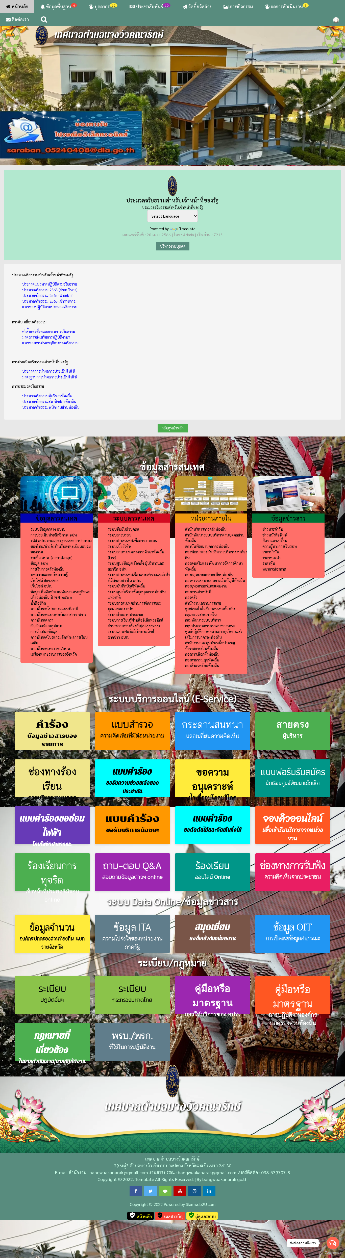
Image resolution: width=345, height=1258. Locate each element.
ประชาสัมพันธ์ (152, 6)
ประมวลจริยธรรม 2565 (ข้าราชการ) (49, 301)
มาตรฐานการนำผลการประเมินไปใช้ (49, 376)
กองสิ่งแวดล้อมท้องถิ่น (202, 665)
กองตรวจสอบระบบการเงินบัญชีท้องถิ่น (215, 580)
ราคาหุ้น (268, 563)
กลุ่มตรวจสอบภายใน (201, 614)
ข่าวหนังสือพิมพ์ (274, 534)
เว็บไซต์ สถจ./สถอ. (45, 580)
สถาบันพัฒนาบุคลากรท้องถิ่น (207, 546)
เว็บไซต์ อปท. (41, 585)
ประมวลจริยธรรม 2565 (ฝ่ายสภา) (47, 295)
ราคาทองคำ (271, 557)
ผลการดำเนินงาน (288, 6)
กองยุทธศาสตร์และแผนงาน (206, 585)
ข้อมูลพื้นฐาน (60, 6)
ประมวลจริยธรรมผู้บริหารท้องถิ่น (47, 395)
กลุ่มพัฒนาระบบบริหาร (203, 620)
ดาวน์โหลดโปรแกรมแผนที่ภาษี (54, 608)
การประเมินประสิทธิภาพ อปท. (54, 534)
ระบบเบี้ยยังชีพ (119, 546)
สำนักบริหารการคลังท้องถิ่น (206, 529)
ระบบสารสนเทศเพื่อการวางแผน (132, 540)
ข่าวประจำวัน (272, 529)
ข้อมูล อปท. (39, 563)
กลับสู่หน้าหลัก (173, 427)
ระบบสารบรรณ (120, 534)
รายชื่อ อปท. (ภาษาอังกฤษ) (51, 557)
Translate (187, 228)
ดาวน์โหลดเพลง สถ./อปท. (51, 648)
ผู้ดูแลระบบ (202, 1215)
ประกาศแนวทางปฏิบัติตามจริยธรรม (49, 283)
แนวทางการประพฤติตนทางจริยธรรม (50, 342)
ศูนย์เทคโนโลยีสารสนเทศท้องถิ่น (210, 608)
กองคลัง (191, 597)
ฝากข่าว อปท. (118, 637)
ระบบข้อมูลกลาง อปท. (48, 529)
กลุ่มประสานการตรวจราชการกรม (210, 625)
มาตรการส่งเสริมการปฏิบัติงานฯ (46, 337)
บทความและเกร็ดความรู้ (49, 574)
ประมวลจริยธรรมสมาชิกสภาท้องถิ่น (49, 401)
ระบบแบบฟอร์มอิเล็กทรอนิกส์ (131, 631)
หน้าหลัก (19, 6)
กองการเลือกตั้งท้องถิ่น (202, 654)
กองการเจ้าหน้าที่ (198, 591)
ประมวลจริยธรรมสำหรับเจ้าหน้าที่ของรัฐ (172, 200)
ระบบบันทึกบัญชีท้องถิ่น (126, 585)
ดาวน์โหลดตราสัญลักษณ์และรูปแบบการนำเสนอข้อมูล (47, 626)
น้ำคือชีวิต (38, 603)
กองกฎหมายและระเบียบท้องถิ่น (209, 574)
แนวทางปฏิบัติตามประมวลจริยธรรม (49, 306)
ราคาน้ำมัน (270, 551)
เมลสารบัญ (170, 1215)
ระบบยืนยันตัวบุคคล (123, 529)
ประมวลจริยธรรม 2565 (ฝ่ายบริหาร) (50, 289)
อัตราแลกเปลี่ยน (274, 540)
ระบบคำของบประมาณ (125, 614)
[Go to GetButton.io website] (333, 1252)
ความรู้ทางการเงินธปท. (280, 546)
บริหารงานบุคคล (172, 246)
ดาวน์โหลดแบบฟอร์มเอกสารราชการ (58, 614)
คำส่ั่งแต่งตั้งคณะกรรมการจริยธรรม (48, 331)
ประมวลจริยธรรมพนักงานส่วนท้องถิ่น (51, 407)
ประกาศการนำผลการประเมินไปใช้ (48, 371)
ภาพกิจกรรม (240, 6)
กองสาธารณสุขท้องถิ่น (202, 659)
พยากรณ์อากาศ (274, 569)
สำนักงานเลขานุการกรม (203, 603)
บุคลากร (104, 6)
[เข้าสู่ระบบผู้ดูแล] (336, 19)
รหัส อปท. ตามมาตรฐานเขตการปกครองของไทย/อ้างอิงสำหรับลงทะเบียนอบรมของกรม (61, 546)
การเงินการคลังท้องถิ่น (47, 569)
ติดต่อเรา (20, 19)
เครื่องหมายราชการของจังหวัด (54, 654)
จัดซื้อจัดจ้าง (199, 6)
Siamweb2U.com (200, 1204)
